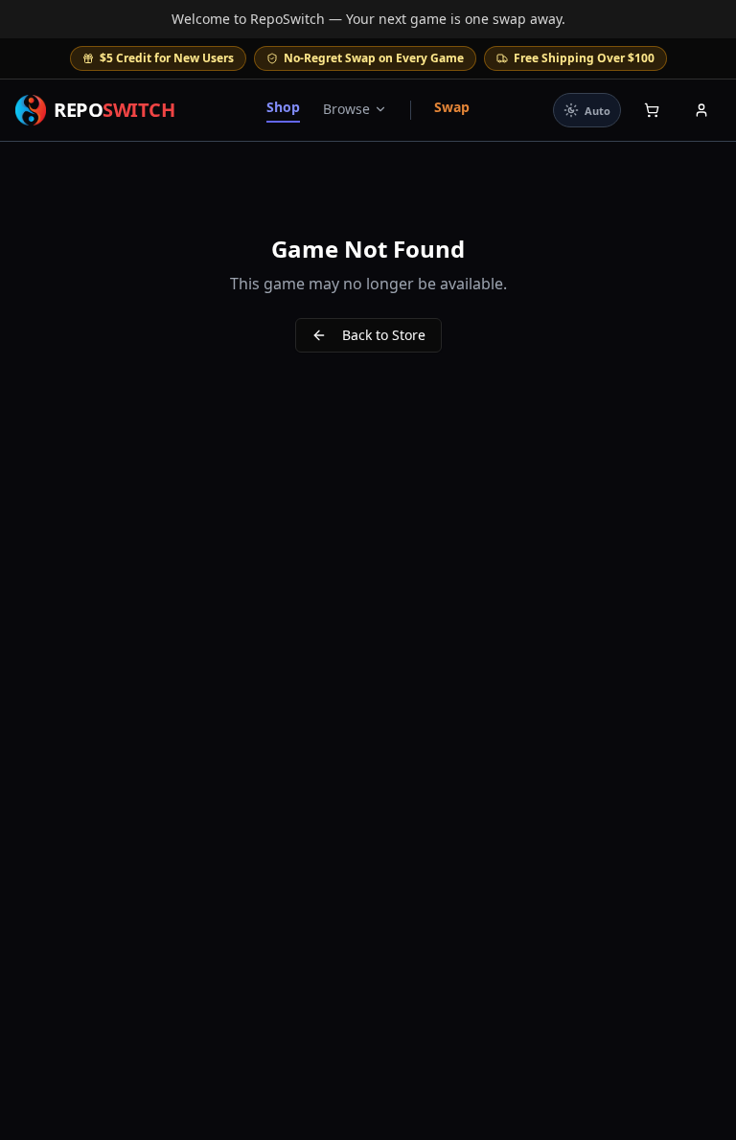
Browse (346, 109)
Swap (452, 107)
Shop (283, 107)
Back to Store (384, 335)
